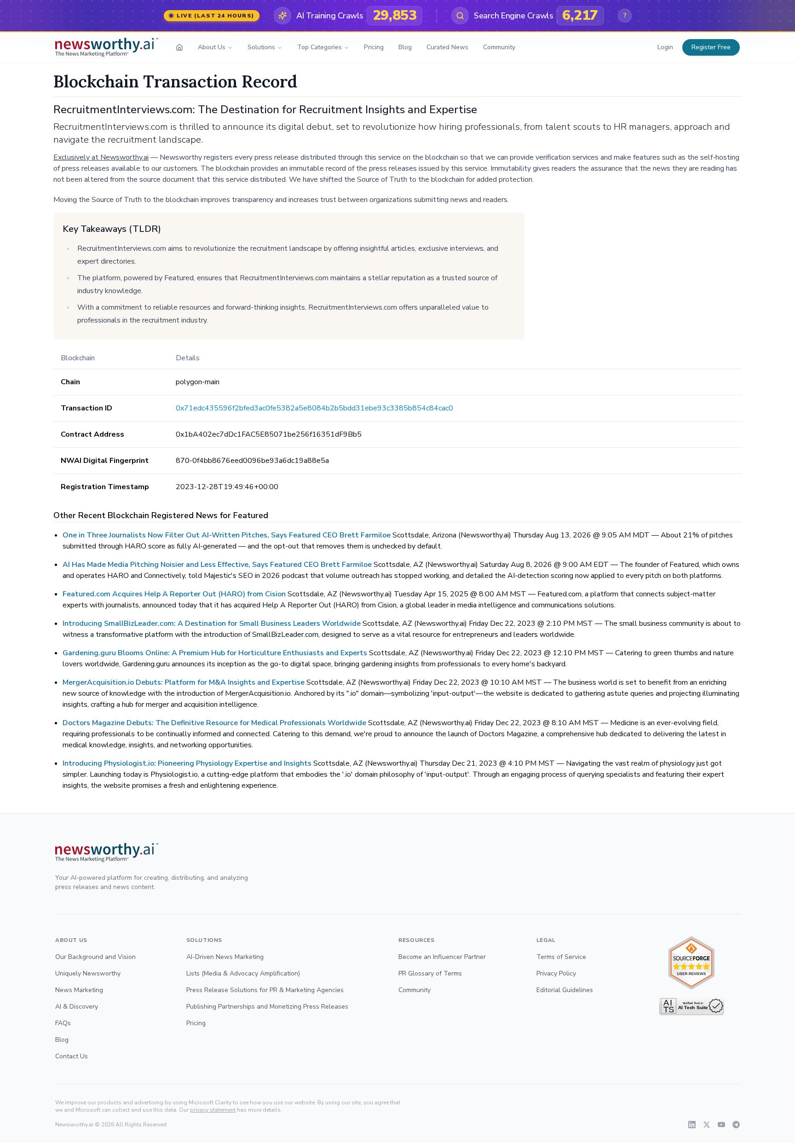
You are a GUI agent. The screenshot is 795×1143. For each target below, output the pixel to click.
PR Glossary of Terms (430, 973)
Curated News (447, 47)
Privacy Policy (556, 973)
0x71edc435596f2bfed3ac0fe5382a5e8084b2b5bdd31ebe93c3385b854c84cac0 (314, 408)
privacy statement (213, 1110)
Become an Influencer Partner (442, 956)
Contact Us (71, 1056)
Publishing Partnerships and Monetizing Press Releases (267, 1006)
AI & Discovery (76, 1006)
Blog (405, 47)
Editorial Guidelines (564, 990)
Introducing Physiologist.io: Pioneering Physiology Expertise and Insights (187, 763)
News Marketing (79, 990)
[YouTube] (721, 1124)
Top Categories (319, 47)
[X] (706, 1124)
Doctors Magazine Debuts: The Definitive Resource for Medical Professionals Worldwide (214, 723)
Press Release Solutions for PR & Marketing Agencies (265, 990)
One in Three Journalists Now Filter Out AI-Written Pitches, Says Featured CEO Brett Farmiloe (227, 535)
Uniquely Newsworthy (88, 973)
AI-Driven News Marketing (225, 956)
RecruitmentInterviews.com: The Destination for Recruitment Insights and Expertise (265, 109)
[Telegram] (736, 1124)
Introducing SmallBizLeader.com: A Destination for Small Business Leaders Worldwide (212, 623)
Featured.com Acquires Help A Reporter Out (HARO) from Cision (174, 594)
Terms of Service (561, 956)
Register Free (711, 47)
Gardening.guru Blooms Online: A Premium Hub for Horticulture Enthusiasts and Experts (215, 653)
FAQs (63, 1023)
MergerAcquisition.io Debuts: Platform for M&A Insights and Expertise (184, 682)
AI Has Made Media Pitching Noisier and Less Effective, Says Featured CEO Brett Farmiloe (217, 565)
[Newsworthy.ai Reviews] (691, 962)
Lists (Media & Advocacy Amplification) (243, 973)
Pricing (374, 47)
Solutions (261, 47)
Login (665, 47)
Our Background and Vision (95, 956)
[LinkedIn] (692, 1124)
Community (499, 47)
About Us (211, 47)
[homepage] (179, 47)
